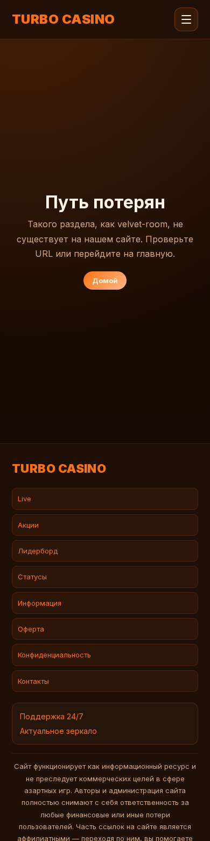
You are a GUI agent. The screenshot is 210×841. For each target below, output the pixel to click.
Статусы (32, 576)
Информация (39, 603)
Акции (28, 525)
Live (24, 498)
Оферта (31, 629)
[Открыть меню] (186, 19)
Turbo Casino (63, 19)
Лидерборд (38, 550)
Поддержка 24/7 (51, 716)
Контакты (33, 681)
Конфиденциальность (54, 654)
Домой (105, 280)
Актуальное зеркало (58, 730)
